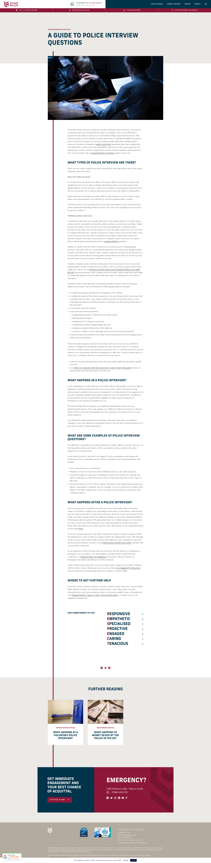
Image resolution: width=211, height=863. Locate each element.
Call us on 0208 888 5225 (124, 837)
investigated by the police (128, 568)
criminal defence (111, 241)
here (81, 528)
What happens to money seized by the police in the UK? (105, 735)
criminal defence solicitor (102, 153)
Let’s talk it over (57, 799)
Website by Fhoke (141, 842)
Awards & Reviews (173, 4)
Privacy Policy (121, 840)
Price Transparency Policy (134, 840)
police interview (103, 144)
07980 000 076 (120, 792)
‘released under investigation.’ (93, 557)
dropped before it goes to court (86, 595)
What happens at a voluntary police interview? (65, 735)
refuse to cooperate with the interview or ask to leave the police (102, 368)
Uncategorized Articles (59, 29)
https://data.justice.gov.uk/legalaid (59, 857)
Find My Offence (157, 4)
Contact (198, 4)
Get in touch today (109, 595)
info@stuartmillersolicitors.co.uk (127, 835)
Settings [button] (125, 860)
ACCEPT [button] (133, 860)
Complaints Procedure (124, 832)
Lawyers (187, 4)
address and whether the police (117, 543)
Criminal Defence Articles (65, 728)
